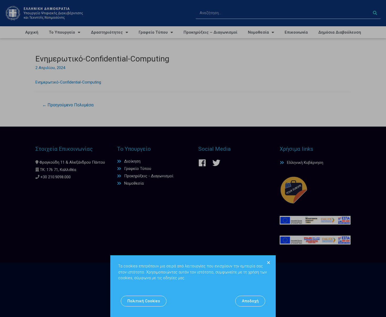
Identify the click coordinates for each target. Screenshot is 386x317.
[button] (143, 301)
